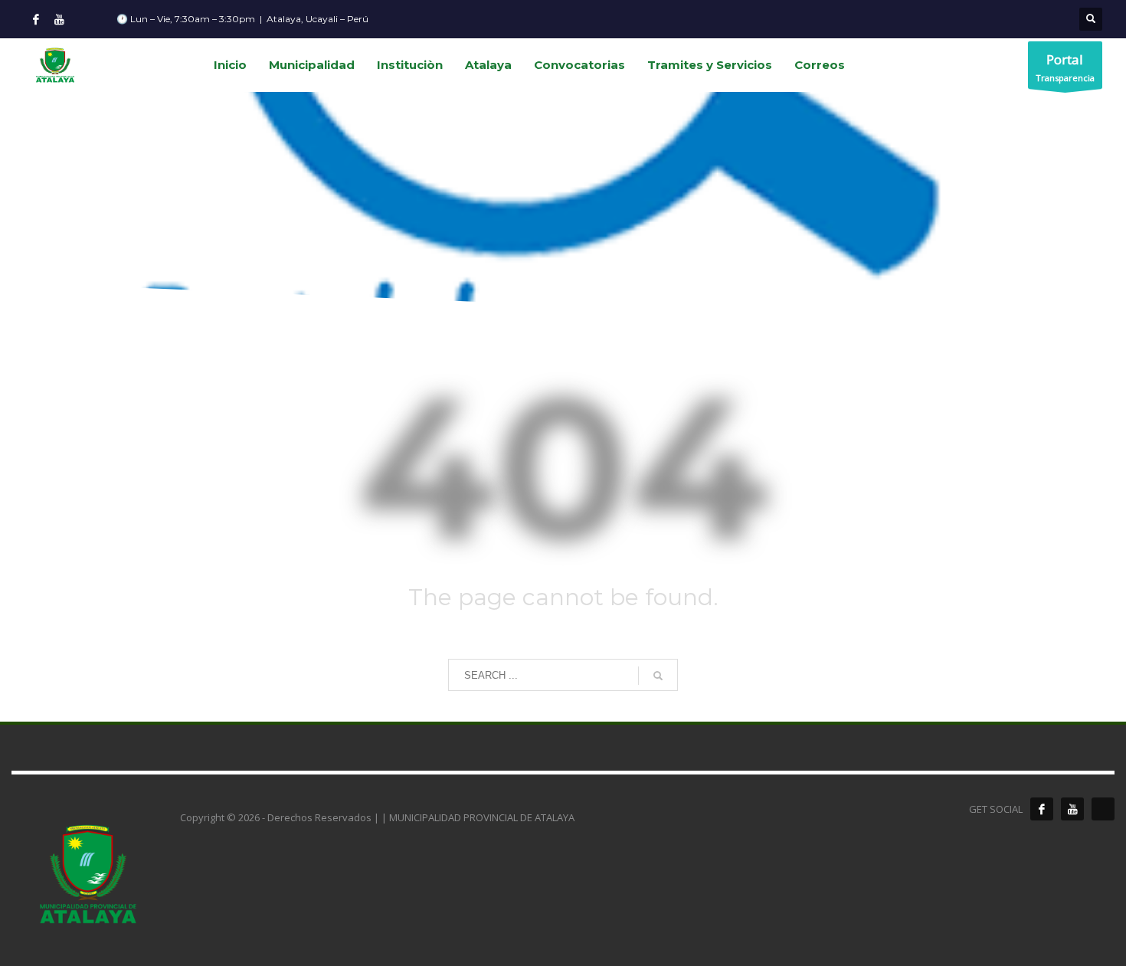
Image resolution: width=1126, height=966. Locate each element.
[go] (658, 676)
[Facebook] (36, 19)
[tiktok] (1103, 808)
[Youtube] (58, 19)
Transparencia (1065, 67)
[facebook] (1041, 808)
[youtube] (1072, 808)
